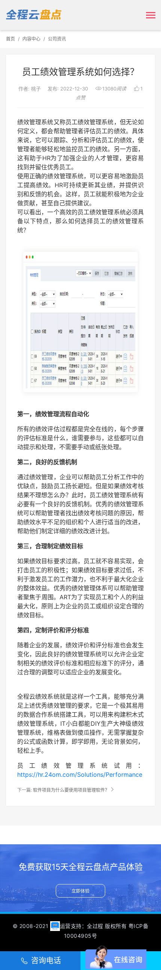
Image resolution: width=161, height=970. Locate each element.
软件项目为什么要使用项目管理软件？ (71, 790)
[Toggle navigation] (150, 16)
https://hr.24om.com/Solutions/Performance (79, 774)
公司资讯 (57, 39)
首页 (10, 39)
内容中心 (31, 39)
